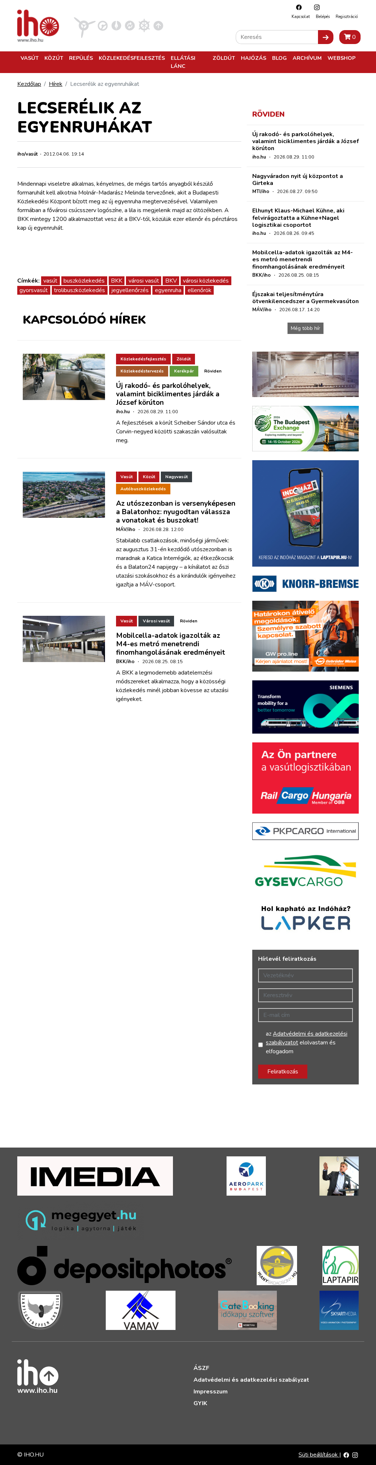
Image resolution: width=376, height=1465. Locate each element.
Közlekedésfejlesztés (132, 58)
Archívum (307, 58)
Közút (53, 58)
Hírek (55, 84)
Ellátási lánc (183, 62)
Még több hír (305, 328)
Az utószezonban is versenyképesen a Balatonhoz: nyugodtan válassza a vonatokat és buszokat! (175, 512)
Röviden (212, 371)
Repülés (81, 58)
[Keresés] (325, 37)
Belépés (323, 16)
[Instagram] (315, 7)
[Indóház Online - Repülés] (85, 25)
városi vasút (144, 281)
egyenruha (168, 290)
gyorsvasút (33, 290)
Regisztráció (347, 16)
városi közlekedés (206, 281)
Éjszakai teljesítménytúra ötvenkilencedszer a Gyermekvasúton (305, 297)
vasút (50, 281)
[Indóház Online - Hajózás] (144, 25)
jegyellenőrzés (130, 290)
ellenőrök (200, 290)
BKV (171, 281)
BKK (116, 281)
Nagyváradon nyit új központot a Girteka (297, 179)
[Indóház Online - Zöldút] (130, 25)
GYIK (200, 1403)
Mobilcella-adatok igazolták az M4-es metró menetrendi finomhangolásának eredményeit (170, 644)
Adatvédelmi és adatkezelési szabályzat (251, 1380)
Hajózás (253, 58)
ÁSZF (201, 1368)
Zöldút (224, 58)
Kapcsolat (301, 16)
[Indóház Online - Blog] (116, 25)
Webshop (341, 58)
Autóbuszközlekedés (143, 489)
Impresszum (211, 1392)
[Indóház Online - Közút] (103, 25)
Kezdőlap (29, 84)
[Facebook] (297, 7)
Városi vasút (156, 621)
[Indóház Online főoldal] (158, 25)
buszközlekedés (84, 281)
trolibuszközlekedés (79, 290)
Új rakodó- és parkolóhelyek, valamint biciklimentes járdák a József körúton (168, 394)
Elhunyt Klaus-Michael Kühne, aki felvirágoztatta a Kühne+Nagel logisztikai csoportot (298, 218)
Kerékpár (184, 371)
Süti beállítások (319, 1455)
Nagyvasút (176, 477)
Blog (279, 58)
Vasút (30, 58)
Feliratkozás (282, 1072)
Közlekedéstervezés (142, 371)
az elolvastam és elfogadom (306, 1042)
